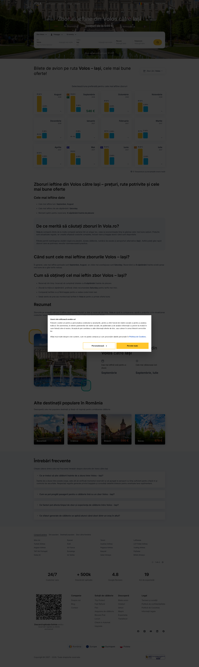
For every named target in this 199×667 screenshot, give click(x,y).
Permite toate (132, 346)
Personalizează (98, 346)
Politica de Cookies (137, 337)
